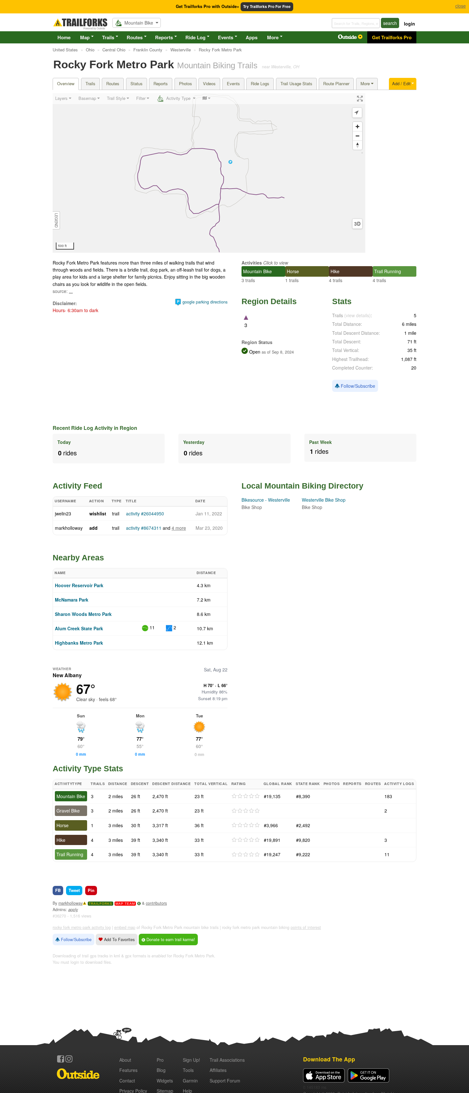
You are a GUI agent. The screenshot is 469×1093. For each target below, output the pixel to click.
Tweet (74, 890)
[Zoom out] (357, 135)
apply (73, 909)
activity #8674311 (143, 528)
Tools (188, 1070)
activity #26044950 (145, 513)
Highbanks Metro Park (79, 643)
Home (64, 37)
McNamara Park (71, 599)
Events (225, 37)
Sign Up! (191, 1060)
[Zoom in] (357, 126)
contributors (156, 903)
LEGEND (56, 220)
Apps (251, 37)
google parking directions (204, 302)
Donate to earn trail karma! (170, 939)
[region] (209, 173)
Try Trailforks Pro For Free (267, 6)
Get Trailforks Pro (392, 37)
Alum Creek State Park (79, 628)
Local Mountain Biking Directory (302, 485)
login (409, 23)
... (71, 291)
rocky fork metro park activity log (82, 927)
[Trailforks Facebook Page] (60, 1059)
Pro (160, 1060)
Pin (91, 890)
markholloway (69, 528)
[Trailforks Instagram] (68, 1059)
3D (357, 223)
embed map (124, 927)
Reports (164, 37)
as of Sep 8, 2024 (277, 352)
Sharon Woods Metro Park (83, 614)
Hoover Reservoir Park (79, 585)
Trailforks (100, 903)
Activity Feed (77, 485)
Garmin (190, 1080)
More (273, 37)
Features (128, 1070)
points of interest (306, 927)
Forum (225, 1080)
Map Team (125, 903)
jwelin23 (63, 513)
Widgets (165, 1080)
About (125, 1060)
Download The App (329, 1059)
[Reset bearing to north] (357, 145)
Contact (127, 1080)
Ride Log (195, 37)
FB (58, 890)
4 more (179, 528)
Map (85, 37)
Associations (227, 1060)
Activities (252, 262)
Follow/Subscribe (357, 386)
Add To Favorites (119, 939)
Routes (135, 37)
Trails (108, 37)
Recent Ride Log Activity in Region (95, 427)
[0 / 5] (246, 796)
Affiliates (218, 1070)
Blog (161, 1070)
